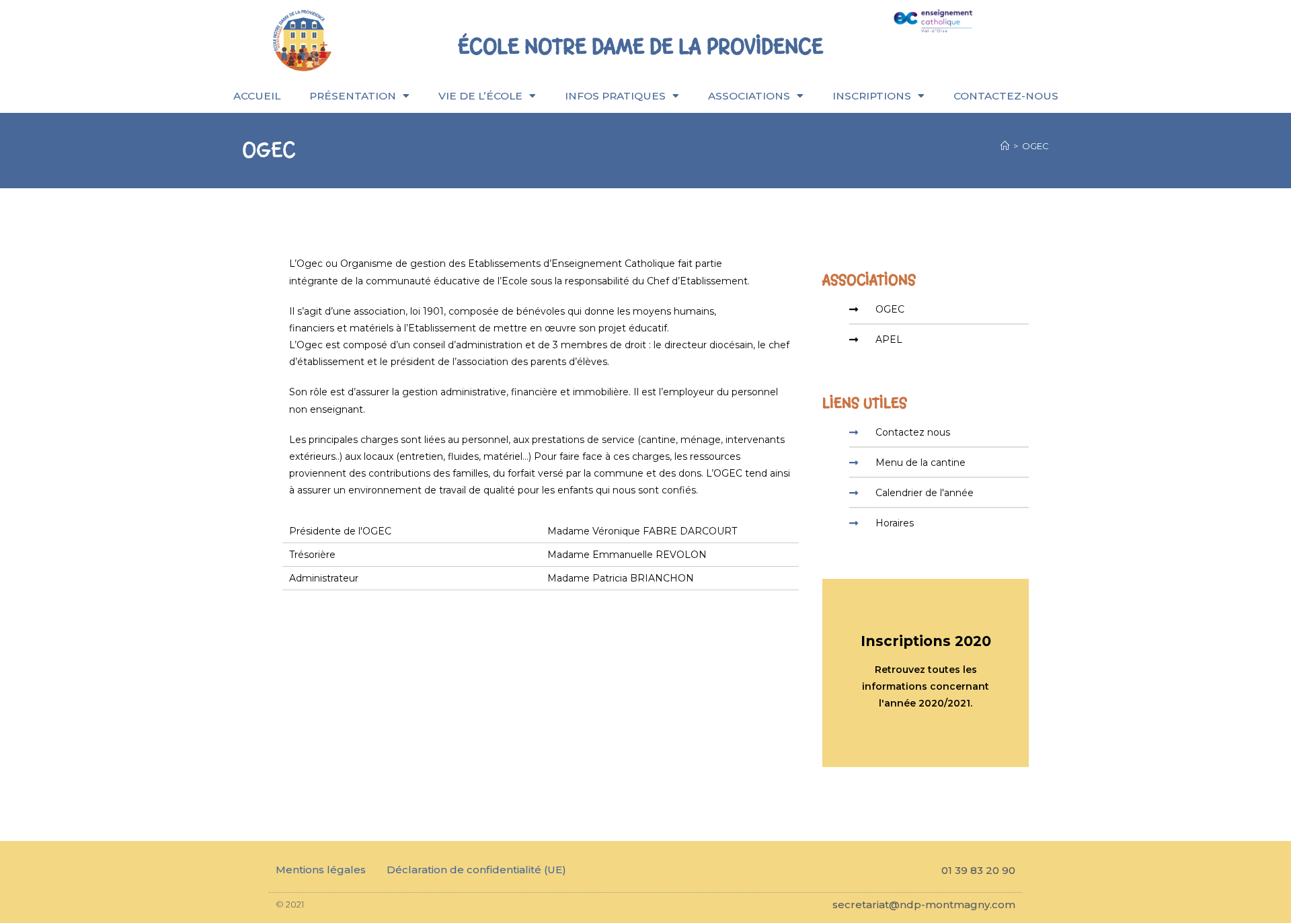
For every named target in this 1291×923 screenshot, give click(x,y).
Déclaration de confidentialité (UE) (476, 869)
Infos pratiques (615, 95)
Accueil (256, 95)
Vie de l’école (480, 95)
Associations (749, 95)
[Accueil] (1005, 146)
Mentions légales (321, 869)
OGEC (1035, 146)
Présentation (352, 95)
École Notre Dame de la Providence (640, 46)
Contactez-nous (1005, 95)
